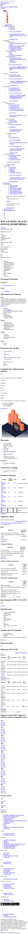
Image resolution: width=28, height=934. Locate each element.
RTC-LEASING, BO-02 (4, 483)
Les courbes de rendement (16, 55)
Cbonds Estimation (8, 819)
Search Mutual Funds (15, 89)
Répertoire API (13, 186)
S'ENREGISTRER (13, 6)
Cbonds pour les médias (15, 159)
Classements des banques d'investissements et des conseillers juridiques (18, 59)
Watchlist (12, 27)
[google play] (14, 905)
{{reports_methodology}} (21, 521)
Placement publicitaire (9, 914)
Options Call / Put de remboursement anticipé (14, 844)
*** (1, 241)
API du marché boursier (15, 189)
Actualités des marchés (15, 155)
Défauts (5, 841)
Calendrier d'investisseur (15, 50)
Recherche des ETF (14, 88)
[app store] (5, 905)
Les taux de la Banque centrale (17, 110)
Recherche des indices (15, 104)
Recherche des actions (15, 75)
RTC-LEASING (7, 309)
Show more (3, 541)
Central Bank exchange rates (16, 108)
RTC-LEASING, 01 (4, 506)
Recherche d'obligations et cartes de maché (14, 815)
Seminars (9, 164)
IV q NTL (3, 605)
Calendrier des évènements (16, 48)
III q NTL (3, 725)
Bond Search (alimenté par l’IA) (17, 46)
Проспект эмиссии (8, 285)
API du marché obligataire (16, 188)
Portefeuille (12, 29)
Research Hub (13, 156)
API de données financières (16, 192)
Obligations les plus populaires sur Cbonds (14, 827)
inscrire (10, 932)
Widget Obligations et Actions (11, 855)
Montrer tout (3, 306)
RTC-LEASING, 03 (4, 501)
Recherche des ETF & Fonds (10, 879)
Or (10, 136)
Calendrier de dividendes (15, 76)
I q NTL (3, 722)
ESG (11, 52)
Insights (13, 164)
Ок (1, 931)
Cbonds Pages (13, 62)
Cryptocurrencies (14, 106)
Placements (6, 842)
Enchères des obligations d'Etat (11, 845)
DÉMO (8, 201)
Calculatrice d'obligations (15, 172)
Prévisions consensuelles (15, 124)
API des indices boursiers (16, 193)
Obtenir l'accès (4, 408)
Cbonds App (13, 168)
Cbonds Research (14, 158)
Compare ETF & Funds (15, 90)
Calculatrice (6, 899)
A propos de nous (8, 209)
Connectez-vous (4, 6)
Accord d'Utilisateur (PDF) (10, 916)
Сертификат (7, 291)
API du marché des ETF (15, 191)
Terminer (3, 8)
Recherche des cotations (15, 47)
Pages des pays (13, 120)
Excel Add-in (13, 167)
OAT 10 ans (6, 828)
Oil (10, 134)
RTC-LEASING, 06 (4, 510)
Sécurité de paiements (9, 894)
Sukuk (11, 54)
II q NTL (3, 723)
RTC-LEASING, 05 (4, 492)
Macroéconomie (13, 121)
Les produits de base (14, 137)
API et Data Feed (14, 185)
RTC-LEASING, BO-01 (4, 488)
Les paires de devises (14, 107)
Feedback (6, 915)
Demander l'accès (11, 207)
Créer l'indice (7, 871)
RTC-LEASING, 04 (4, 497)
